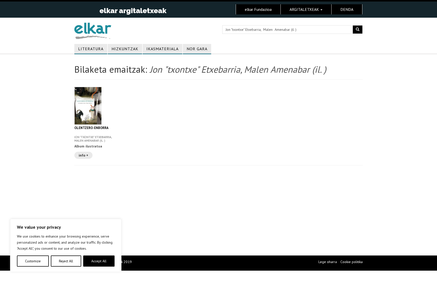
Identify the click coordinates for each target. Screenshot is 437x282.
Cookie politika (351, 262)
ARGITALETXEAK (305, 9)
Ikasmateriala (162, 48)
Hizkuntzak (125, 48)
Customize (33, 261)
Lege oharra (327, 262)
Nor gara (197, 48)
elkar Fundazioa (258, 9)
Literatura (90, 48)
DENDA (346, 9)
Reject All (66, 261)
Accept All (98, 261)
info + (83, 155)
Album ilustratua (88, 146)
